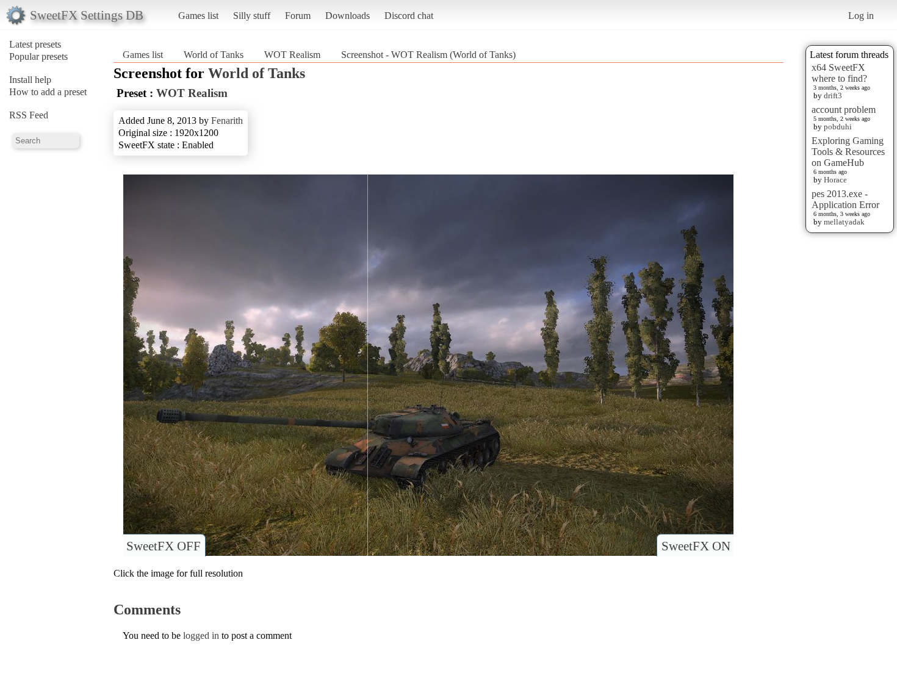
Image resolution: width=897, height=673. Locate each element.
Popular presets (38, 56)
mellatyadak (844, 221)
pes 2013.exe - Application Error (845, 199)
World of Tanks (213, 54)
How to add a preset (48, 92)
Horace (835, 179)
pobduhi (838, 126)
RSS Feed (28, 115)
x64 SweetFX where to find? (839, 73)
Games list (198, 15)
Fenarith (227, 120)
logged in (201, 635)
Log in (861, 15)
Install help (30, 79)
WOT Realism (292, 54)
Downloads (347, 15)
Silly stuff (251, 15)
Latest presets (35, 44)
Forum (298, 15)
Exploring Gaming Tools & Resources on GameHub (848, 151)
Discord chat (408, 15)
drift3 (833, 95)
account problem (844, 109)
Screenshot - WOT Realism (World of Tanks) (428, 54)
